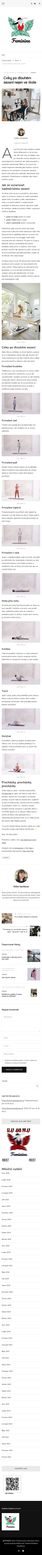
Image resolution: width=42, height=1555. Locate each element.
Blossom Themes (24, 1543)
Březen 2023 (6, 1398)
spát (23, 237)
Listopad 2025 (7, 1193)
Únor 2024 (5, 1325)
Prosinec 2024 (7, 1259)
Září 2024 (5, 1279)
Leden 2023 (6, 1411)
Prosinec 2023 (7, 1338)
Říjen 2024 (5, 1272)
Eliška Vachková (21, 138)
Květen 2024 (6, 1305)
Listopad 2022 (7, 1424)
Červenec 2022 (7, 1450)
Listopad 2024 (7, 1266)
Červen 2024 (6, 1299)
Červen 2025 (6, 1219)
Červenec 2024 (7, 1292)
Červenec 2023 (7, 1371)
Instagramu (18, 848)
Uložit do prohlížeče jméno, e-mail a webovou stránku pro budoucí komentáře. (21, 1061)
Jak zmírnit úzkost (9, 977)
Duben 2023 (6, 1391)
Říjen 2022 (5, 1431)
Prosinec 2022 (7, 1417)
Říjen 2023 (5, 1351)
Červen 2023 (6, 1378)
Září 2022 (5, 1437)
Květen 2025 (6, 1226)
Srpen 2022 (6, 1444)
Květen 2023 (6, 1384)
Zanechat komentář (21, 143)
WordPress (21, 1546)
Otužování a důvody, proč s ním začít (12, 958)
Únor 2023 (5, 1404)
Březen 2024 (6, 1318)
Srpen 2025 (6, 1206)
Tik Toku (28, 848)
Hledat (4, 1081)
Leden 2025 (6, 1252)
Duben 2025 (6, 1233)
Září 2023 (5, 1358)
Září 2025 (5, 1200)
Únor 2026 (5, 1173)
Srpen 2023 (6, 1365)
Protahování (6, 793)
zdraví (6, 857)
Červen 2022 (6, 1457)
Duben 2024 (6, 1312)
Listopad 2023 (7, 1345)
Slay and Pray (28, 851)
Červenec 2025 (7, 1213)
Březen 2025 (6, 1239)
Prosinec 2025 (7, 1186)
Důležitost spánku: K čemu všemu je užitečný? (12, 995)
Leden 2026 (6, 1180)
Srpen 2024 (6, 1285)
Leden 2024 (6, 1332)
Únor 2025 (5, 1246)
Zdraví (33, 72)
